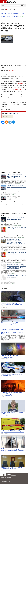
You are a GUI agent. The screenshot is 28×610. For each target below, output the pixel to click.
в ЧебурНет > (22, 16)
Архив (10, 13)
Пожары (14, 16)
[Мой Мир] (13, 122)
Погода (23, 13)
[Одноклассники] (6, 122)
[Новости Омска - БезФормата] (8, 1)
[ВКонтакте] (3, 122)
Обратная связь (4, 478)
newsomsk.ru (6, 44)
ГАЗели (20, 83)
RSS (9, 481)
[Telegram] (10, 122)
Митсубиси (17, 89)
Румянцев (11, 70)
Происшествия (5, 16)
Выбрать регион (4, 479)
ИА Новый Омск (14, 113)
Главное (3, 13)
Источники (16, 13)
